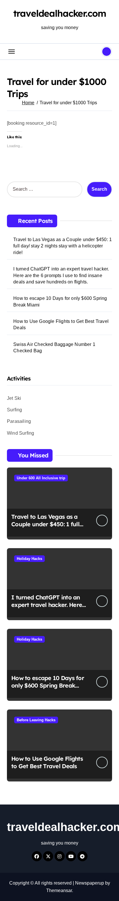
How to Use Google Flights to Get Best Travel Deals (61, 324)
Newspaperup (89, 883)
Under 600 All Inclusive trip (41, 478)
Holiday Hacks (29, 558)
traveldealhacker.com (59, 13)
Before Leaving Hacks (36, 720)
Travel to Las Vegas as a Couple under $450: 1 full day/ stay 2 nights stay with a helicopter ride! (62, 246)
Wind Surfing (20, 433)
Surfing (14, 409)
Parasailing (19, 421)
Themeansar (59, 890)
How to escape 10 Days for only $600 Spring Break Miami (60, 301)
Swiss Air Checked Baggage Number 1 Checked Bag (54, 347)
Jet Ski (14, 398)
